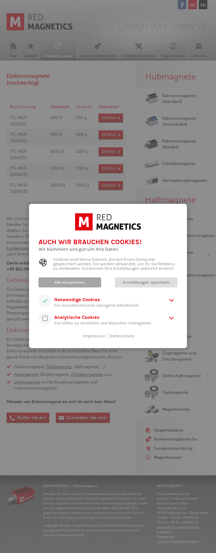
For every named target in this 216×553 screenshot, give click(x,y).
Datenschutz (122, 336)
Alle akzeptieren (70, 282)
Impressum (94, 336)
